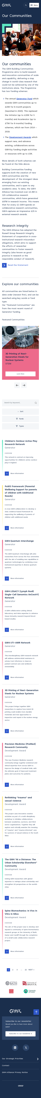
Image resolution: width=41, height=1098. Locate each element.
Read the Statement (18, 265)
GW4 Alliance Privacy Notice (15, 1072)
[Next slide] (24, 385)
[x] (26, 1047)
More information (17, 473)
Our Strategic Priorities (12, 1059)
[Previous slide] (17, 385)
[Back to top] (36, 1012)
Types (21, 426)
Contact (5, 1066)
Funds (21, 419)
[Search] (36, 402)
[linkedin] (15, 1047)
